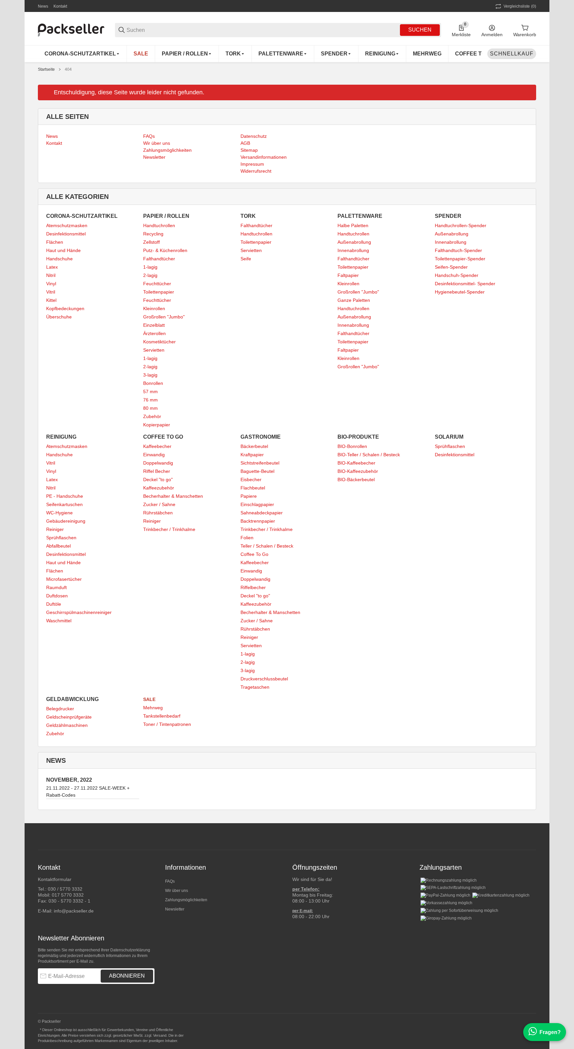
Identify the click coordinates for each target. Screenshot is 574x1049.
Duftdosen (57, 595)
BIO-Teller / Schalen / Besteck (368, 454)
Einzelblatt (154, 325)
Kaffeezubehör (158, 487)
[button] (531, 836)
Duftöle (53, 604)
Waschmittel (58, 620)
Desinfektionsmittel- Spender (465, 283)
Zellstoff (151, 242)
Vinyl (51, 283)
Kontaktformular (54, 879)
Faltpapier (348, 275)
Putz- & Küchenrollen (165, 250)
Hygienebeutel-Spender (460, 292)
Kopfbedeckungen (65, 308)
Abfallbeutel (58, 546)
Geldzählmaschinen (67, 725)
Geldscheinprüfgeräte (69, 717)
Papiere (248, 496)
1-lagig (150, 267)
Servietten (153, 350)
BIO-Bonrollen (352, 446)
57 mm (150, 391)
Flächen (54, 242)
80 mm (150, 408)
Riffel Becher (156, 471)
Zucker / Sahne (159, 504)
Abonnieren (127, 976)
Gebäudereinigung (65, 521)
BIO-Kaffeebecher (356, 463)
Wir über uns (176, 890)
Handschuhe (59, 258)
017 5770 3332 (68, 895)
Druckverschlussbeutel (264, 678)
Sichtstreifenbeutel (259, 463)
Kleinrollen (154, 308)
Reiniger (55, 529)
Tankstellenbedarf (161, 716)
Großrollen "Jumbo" (164, 316)
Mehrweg (153, 707)
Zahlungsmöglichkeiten (186, 900)
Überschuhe (59, 316)
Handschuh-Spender (456, 275)
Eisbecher (250, 479)
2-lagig (150, 275)
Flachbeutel (252, 487)
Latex (52, 267)
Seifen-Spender (451, 267)
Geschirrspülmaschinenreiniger (79, 612)
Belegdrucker (60, 708)
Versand (159, 1035)
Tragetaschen (254, 687)
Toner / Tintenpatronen (167, 724)
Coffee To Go (254, 554)
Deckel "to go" (158, 479)
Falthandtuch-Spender (458, 250)
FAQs (170, 881)
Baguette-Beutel (257, 471)
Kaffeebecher (157, 446)
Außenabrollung (354, 242)
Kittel (51, 300)
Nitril (50, 275)
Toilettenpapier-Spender (460, 258)
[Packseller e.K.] (71, 29)
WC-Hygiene (59, 512)
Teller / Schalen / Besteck (266, 546)
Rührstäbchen (158, 512)
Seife (245, 258)
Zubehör (152, 416)
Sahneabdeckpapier (261, 512)
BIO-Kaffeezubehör (357, 471)
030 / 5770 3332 (65, 889)
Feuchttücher (157, 283)
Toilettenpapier (158, 292)
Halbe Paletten (352, 225)
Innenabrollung (353, 250)
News (43, 6)
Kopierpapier (156, 424)
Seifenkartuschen (64, 504)
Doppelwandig (158, 463)
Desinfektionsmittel (66, 233)
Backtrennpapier (257, 521)
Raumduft (56, 587)
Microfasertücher (64, 579)
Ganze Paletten (353, 300)
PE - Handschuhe (64, 496)
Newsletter (174, 909)
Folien (246, 537)
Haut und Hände (63, 250)
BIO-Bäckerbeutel (356, 479)
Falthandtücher (159, 258)
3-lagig (150, 375)
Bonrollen (153, 383)
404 (68, 69)
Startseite (46, 69)
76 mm (150, 399)
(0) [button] (520, 6)
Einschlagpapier (257, 504)
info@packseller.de (74, 911)
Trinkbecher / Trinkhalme (169, 529)
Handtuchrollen (159, 225)
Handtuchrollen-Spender (460, 225)
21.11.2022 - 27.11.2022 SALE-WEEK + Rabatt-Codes (88, 791)
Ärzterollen (154, 333)
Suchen (419, 30)
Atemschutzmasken (66, 225)
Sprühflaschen (61, 537)
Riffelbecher (253, 587)
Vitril (50, 292)
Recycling (153, 233)
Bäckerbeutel (254, 446)
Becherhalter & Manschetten (173, 496)
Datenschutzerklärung (130, 950)
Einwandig (154, 454)
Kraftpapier (252, 454)
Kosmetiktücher (159, 341)
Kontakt (60, 6)
